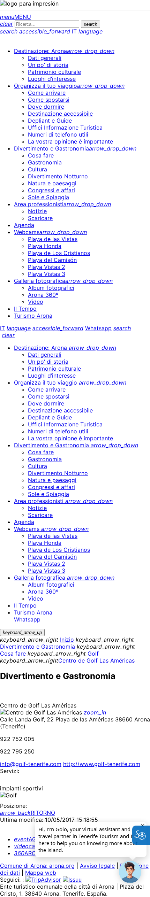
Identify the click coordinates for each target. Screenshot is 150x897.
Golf (93, 653)
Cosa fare (13, 653)
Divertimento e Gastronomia (37, 646)
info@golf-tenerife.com (30, 763)
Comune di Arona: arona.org (37, 865)
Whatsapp (98, 328)
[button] (130, 872)
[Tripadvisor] (43, 879)
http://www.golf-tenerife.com (101, 763)
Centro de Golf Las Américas (96, 660)
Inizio (67, 639)
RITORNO (27, 812)
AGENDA (33, 839)
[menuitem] (64, 50)
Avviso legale (97, 865)
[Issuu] (72, 879)
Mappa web (40, 872)
